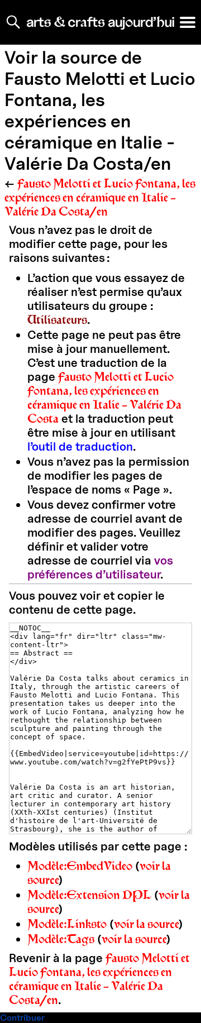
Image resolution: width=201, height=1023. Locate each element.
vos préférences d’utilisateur (100, 567)
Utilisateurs (57, 320)
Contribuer (22, 1017)
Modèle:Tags (60, 939)
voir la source (146, 924)
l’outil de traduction (80, 446)
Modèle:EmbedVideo (79, 866)
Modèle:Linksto (67, 924)
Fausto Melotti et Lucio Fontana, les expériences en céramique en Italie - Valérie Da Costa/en (99, 197)
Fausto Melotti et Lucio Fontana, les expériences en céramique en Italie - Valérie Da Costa (104, 398)
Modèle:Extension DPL (89, 895)
